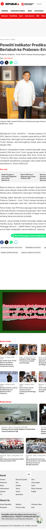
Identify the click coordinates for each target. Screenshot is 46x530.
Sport (21, 16)
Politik (13, 39)
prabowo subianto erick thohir (30, 252)
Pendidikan (13, 16)
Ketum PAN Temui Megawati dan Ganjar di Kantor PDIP (28, 176)
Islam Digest (35, 482)
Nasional (4, 16)
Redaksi (18, 504)
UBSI (37, 16)
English (33, 491)
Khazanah (3, 482)
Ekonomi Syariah (18, 11)
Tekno (18, 488)
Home (2, 39)
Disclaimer (3, 507)
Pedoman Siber (36, 504)
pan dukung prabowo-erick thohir (11, 247)
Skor (32, 479)
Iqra (17, 482)
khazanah (39, 11)
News (7, 39)
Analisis (18, 485)
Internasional (29, 16)
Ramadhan (19, 494)
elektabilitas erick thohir (33, 247)
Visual (18, 491)
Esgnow (3, 491)
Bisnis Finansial (36, 488)
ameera (4, 11)
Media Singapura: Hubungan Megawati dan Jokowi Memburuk (8, 177)
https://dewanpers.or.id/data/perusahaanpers (17, 519)
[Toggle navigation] (2, 4)
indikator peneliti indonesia (9, 252)
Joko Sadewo (8, 58)
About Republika (5, 504)
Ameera (2, 479)
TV (1, 494)
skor (30, 11)
